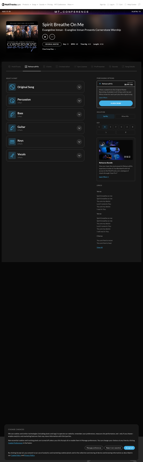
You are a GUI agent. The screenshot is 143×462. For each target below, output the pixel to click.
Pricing (50, 4)
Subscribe (116, 103)
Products (26, 4)
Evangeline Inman (52, 29)
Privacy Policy (29, 455)
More (70, 4)
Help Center (131, 4)
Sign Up (102, 4)
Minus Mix (125, 116)
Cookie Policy (16, 455)
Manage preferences (94, 448)
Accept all (129, 448)
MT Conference (60, 4)
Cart (121, 4)
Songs (34, 4)
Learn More (103, 97)
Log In (112, 4)
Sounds (42, 4)
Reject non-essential (113, 448)
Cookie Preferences (15, 443)
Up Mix (105, 116)
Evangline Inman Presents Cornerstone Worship (93, 29)
